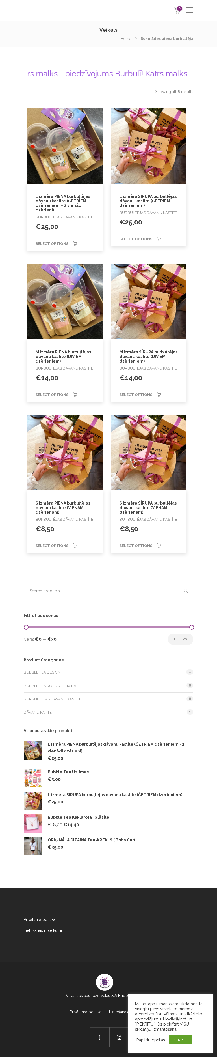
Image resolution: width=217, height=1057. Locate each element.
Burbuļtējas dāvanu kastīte (52, 699)
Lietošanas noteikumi (43, 930)
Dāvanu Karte (38, 712)
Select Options (52, 243)
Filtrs (180, 639)
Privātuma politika (39, 919)
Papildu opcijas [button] (150, 1039)
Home (126, 39)
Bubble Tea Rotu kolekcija (50, 686)
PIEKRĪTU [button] (180, 1040)
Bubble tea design (42, 672)
